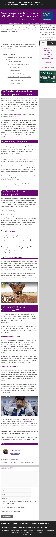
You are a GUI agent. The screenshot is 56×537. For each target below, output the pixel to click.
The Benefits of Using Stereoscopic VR (19, 77)
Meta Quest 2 (47, 48)
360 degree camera (16, 114)
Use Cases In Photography (18, 74)
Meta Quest (11, 2)
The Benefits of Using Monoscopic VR (19, 64)
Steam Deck (33, 4)
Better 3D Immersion (16, 83)
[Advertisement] (28, 533)
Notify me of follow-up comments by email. (14, 507)
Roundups (24, 4)
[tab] (43, 43)
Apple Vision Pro (28, 2)
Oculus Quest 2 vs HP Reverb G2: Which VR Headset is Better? (18, 462)
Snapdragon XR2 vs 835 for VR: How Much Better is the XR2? (18, 461)
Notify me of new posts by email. (11, 511)
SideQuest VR (47, 65)
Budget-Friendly (15, 67)
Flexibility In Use (15, 70)
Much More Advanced (16, 80)
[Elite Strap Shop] (47, 82)
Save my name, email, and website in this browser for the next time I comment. (19, 502)
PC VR (19, 2)
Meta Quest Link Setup (48, 67)
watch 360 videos (21, 159)
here (50, 39)
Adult (41, 4)
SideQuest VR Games (47, 58)
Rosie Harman (15, 450)
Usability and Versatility (15, 61)
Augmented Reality (13, 4)
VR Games (37, 2)
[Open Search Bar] (8, 6)
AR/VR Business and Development (11, 459)
